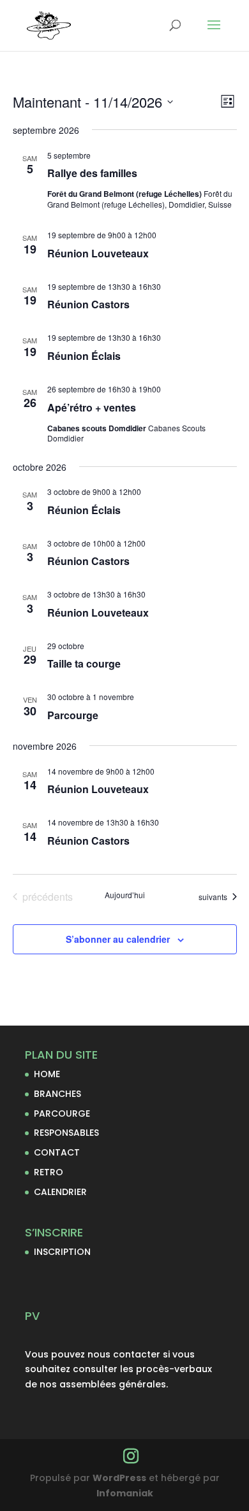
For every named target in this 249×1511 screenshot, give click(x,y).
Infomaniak (124, 1493)
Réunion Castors (88, 304)
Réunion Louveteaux (98, 253)
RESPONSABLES (66, 1132)
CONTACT (57, 1152)
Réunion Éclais (84, 355)
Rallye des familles (92, 173)
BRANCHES (57, 1093)
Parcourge (72, 715)
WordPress (119, 1478)
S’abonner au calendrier (118, 939)
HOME (47, 1074)
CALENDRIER (60, 1191)
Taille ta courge (84, 663)
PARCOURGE (62, 1113)
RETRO (48, 1172)
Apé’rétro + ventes (91, 407)
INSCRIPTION (62, 1251)
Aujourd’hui (125, 895)
